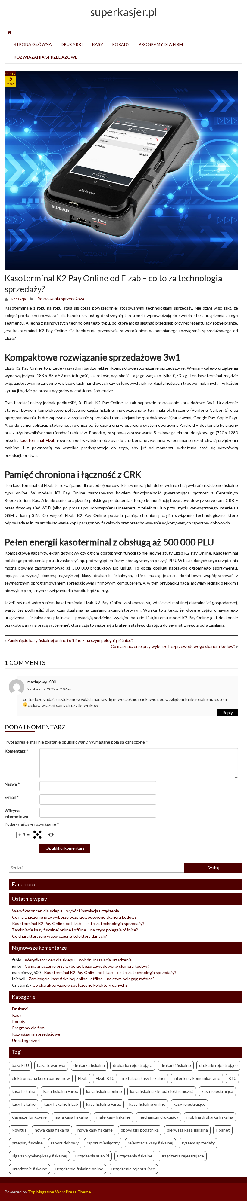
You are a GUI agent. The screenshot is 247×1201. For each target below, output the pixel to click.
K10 (232, 1078)
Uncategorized (26, 1040)
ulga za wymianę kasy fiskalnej (39, 1155)
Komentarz (16, 750)
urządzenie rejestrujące (133, 1168)
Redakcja (18, 299)
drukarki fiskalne (176, 1065)
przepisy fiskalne (27, 1142)
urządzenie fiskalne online (79, 1168)
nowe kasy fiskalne (95, 1129)
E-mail (12, 797)
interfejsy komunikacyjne (197, 1078)
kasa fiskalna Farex (60, 1091)
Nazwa (12, 784)
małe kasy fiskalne (113, 1117)
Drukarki (72, 44)
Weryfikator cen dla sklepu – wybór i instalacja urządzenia (65, 910)
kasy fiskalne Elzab (61, 1104)
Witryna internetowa (16, 813)
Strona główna (33, 44)
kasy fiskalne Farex (103, 1104)
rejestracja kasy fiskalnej (150, 1142)
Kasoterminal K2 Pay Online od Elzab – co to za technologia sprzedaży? (78, 923)
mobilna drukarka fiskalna (209, 1117)
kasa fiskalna (23, 1091)
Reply (227, 712)
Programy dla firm (161, 44)
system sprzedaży (198, 1142)
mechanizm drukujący (158, 1117)
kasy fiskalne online (147, 1104)
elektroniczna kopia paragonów (41, 1078)
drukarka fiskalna (89, 1065)
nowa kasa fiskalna (52, 1129)
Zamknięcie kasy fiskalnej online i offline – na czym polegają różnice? (70, 640)
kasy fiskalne (24, 1104)
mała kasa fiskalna (71, 1117)
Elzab (83, 1078)
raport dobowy (65, 1142)
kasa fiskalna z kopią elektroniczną (161, 1091)
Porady (121, 44)
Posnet (223, 1129)
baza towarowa (51, 1065)
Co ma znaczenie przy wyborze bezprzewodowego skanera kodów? (173, 646)
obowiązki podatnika (140, 1129)
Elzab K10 (105, 1078)
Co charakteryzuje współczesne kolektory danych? (59, 936)
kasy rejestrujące (189, 1104)
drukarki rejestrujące (218, 1065)
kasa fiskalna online (104, 1091)
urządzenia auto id (92, 1155)
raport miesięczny (103, 1142)
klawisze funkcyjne (29, 1117)
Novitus (19, 1129)
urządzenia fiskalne (134, 1155)
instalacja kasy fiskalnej (143, 1078)
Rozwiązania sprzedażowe (45, 57)
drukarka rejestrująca (132, 1065)
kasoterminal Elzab (37, 440)
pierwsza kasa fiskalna (187, 1129)
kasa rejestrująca (217, 1091)
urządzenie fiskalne (29, 1168)
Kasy (97, 44)
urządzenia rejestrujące (182, 1155)
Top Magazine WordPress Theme (59, 1191)
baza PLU (20, 1065)
